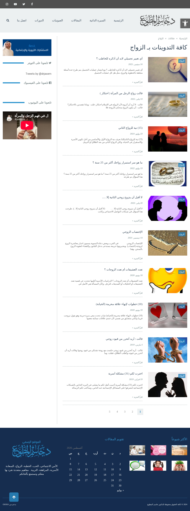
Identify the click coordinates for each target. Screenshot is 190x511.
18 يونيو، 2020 (136, 275)
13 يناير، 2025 (136, 99)
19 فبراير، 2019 (135, 379)
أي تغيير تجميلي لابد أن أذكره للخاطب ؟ (119, 58)
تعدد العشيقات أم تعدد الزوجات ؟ (123, 269)
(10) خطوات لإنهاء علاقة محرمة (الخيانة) (119, 304)
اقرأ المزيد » (137, 82)
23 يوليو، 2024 (136, 134)
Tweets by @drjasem (38, 73)
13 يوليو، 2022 (136, 168)
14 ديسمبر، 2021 (135, 238)
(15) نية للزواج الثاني (130, 127)
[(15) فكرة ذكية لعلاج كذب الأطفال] (137, 466)
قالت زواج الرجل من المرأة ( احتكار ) (121, 93)
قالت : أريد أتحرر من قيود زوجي (124, 338)
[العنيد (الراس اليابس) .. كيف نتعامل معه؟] (158, 466)
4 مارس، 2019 (136, 345)
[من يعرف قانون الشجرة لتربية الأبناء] (179, 466)
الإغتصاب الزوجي (132, 231)
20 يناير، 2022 (136, 203)
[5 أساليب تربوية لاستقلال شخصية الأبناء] (137, 450)
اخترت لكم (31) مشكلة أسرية (125, 373)
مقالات (171, 38)
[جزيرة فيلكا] (179, 450)
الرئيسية (183, 38)
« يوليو (120, 490)
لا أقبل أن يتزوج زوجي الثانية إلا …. (122, 197)
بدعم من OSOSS (9, 504)
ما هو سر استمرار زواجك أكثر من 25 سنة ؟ (117, 162)
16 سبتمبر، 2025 (135, 64)
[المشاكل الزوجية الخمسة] (158, 450)
